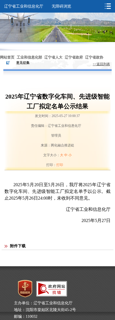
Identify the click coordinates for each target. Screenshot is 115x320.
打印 (59, 165)
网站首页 (7, 57)
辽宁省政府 (74, 57)
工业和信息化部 (29, 57)
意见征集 (23, 63)
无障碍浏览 (61, 6)
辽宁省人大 (53, 57)
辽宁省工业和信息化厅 (23, 6)
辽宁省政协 (94, 57)
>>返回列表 (101, 64)
